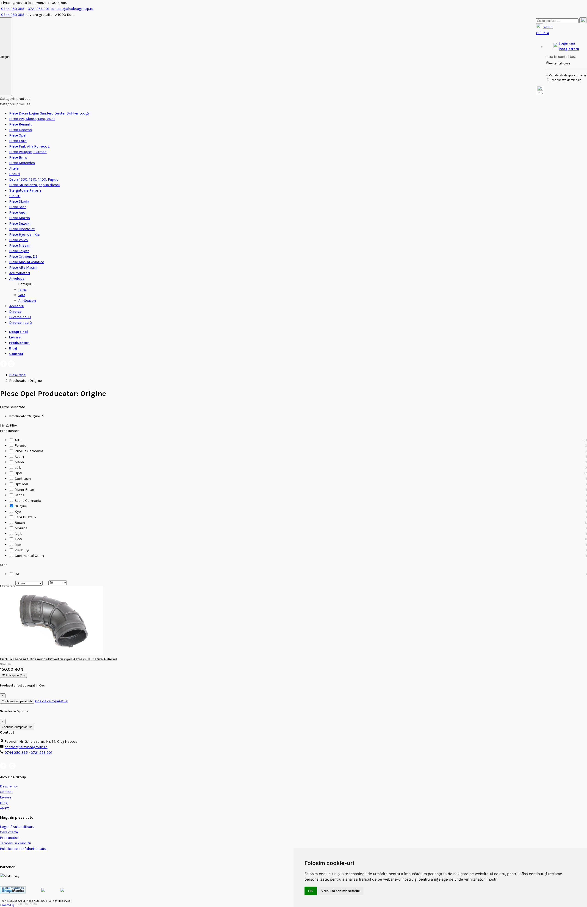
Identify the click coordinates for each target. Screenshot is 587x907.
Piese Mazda (19, 218)
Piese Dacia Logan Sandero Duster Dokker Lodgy (49, 113)
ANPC (4, 808)
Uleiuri (14, 196)
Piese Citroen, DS (23, 256)
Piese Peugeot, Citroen (28, 152)
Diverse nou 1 (20, 317)
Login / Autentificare (17, 826)
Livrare (15, 337)
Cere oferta (9, 832)
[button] (566, 46)
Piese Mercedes (22, 163)
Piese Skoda (19, 201)
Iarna (22, 289)
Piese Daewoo (20, 130)
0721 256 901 (38, 8)
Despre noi (18, 331)
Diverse (15, 311)
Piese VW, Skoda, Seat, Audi (32, 119)
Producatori (19, 342)
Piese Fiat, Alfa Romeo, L (29, 146)
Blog (13, 348)
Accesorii (16, 306)
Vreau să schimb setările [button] (340, 891)
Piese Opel (17, 135)
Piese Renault (20, 124)
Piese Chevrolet (22, 229)
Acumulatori (19, 273)
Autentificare (559, 63)
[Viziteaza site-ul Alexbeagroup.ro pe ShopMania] (13, 892)
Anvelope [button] (16, 278)
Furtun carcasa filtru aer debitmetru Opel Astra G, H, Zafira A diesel (58, 659)
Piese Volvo (18, 240)
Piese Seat (17, 207)
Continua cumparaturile (17, 701)
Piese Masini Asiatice (26, 262)
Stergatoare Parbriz (25, 190)
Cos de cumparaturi (51, 701)
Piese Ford (18, 141)
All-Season (27, 300)
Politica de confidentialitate (23, 848)
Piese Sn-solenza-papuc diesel (34, 185)
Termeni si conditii (15, 843)
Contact (16, 354)
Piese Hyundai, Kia (24, 234)
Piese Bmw (18, 157)
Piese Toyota (19, 251)
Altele (14, 168)
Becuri (14, 174)
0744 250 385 (12, 8)
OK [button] (310, 891)
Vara (21, 295)
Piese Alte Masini (23, 267)
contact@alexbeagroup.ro (71, 8)
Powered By (8, 905)
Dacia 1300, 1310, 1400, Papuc (33, 179)
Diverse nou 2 (20, 322)
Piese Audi (18, 212)
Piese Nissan (19, 245)
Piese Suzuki (19, 223)
